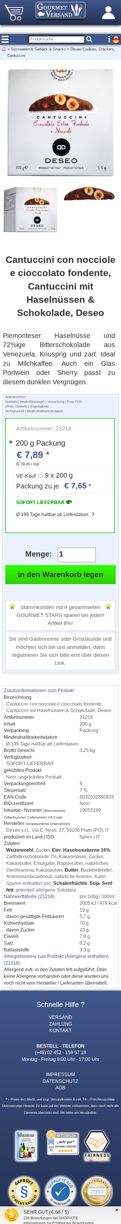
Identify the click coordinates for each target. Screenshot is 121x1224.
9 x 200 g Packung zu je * (53, 481)
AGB (60, 1087)
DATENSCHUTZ (60, 1081)
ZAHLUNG (60, 1024)
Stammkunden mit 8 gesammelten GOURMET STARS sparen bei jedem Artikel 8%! (60, 615)
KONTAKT (60, 1030)
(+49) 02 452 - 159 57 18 (60, 1052)
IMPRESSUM (60, 1074)
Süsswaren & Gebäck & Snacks (38, 49)
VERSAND (60, 1017)
